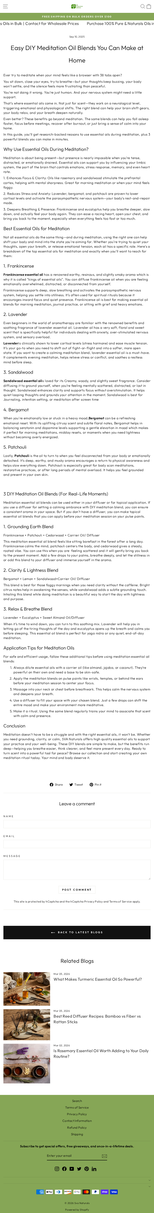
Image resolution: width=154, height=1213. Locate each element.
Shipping (77, 1134)
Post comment (77, 889)
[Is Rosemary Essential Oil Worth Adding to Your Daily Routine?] (26, 1063)
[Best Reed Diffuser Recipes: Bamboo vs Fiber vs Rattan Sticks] (26, 1024)
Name (8, 816)
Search (77, 1101)
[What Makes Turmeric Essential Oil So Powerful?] (26, 989)
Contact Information (77, 1121)
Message (12, 856)
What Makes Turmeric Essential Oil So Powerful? (98, 979)
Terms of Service (120, 901)
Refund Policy (77, 1127)
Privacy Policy (93, 901)
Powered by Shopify (77, 1209)
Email (9, 836)
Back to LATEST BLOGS (80, 932)
